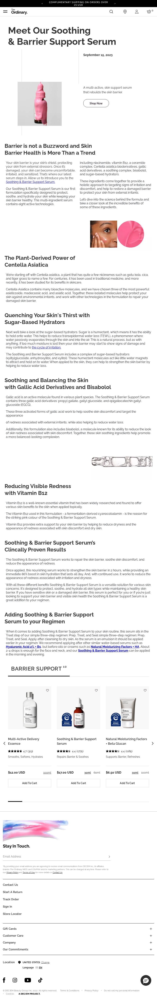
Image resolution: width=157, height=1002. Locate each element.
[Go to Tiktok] (40, 980)
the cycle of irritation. (46, 347)
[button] (146, 980)
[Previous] (42, 3)
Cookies (10, 994)
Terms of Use (29, 872)
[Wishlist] (47, 688)
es (37, 967)
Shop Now (96, 103)
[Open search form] (111, 11)
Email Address (12, 856)
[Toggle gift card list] (151, 929)
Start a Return (12, 892)
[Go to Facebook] (4, 980)
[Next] (115, 3)
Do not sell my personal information (122, 990)
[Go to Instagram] (15, 980)
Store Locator (12, 914)
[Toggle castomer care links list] (151, 935)
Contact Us (57, 872)
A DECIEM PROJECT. (29, 993)
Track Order (11, 899)
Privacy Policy (12, 872)
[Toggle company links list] (151, 942)
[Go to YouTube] (28, 980)
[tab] (39, 670)
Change (45, 962)
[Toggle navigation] (5, 11)
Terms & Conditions (69, 990)
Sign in (7, 906)
